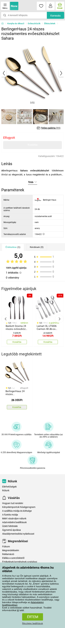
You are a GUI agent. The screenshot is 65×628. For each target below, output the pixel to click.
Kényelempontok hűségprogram (18, 507)
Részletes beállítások (32, 623)
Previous (6, 319)
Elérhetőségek (9, 486)
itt (18, 610)
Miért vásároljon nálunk (14, 518)
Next (59, 319)
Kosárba (33, 144)
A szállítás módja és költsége (17, 511)
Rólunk (5, 490)
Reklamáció (8, 554)
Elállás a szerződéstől (13, 558)
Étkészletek (49, 23)
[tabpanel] (32, 73)
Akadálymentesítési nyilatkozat (18, 534)
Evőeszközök (34, 23)
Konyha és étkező (15, 23)
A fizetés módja (10, 515)
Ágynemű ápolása (11, 530)
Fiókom (6, 546)
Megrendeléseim (10, 550)
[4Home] (3, 23)
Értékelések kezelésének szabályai (19, 562)
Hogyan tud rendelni (12, 503)
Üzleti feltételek (10, 526)
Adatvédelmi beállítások (14, 522)
